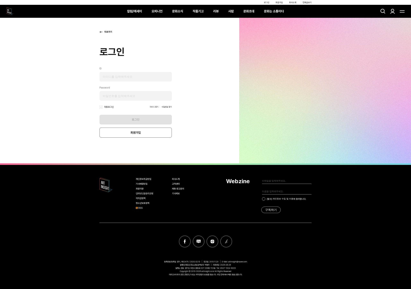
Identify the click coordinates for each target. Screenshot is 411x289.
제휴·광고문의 (178, 188)
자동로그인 (109, 107)
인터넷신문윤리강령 (144, 193)
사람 (231, 11)
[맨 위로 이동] (400, 278)
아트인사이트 (9, 11)
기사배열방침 (141, 184)
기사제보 (176, 193)
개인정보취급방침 (143, 179)
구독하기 (271, 209)
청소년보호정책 (142, 203)
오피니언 (157, 11)
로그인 (266, 2)
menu (402, 11)
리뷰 (216, 11)
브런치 (226, 241)
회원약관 (140, 188)
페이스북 (185, 241)
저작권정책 (140, 198)
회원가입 (279, 2)
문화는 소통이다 (274, 11)
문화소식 (177, 11)
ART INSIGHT (106, 185)
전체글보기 (307, 2)
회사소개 (292, 2)
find (382, 11)
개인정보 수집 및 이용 (283, 198)
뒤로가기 (108, 32)
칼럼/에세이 (134, 11)
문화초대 (248, 11)
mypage (392, 11)
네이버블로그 (198, 241)
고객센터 (176, 184)
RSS (140, 208)
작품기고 (198, 11)
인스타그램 (212, 241)
